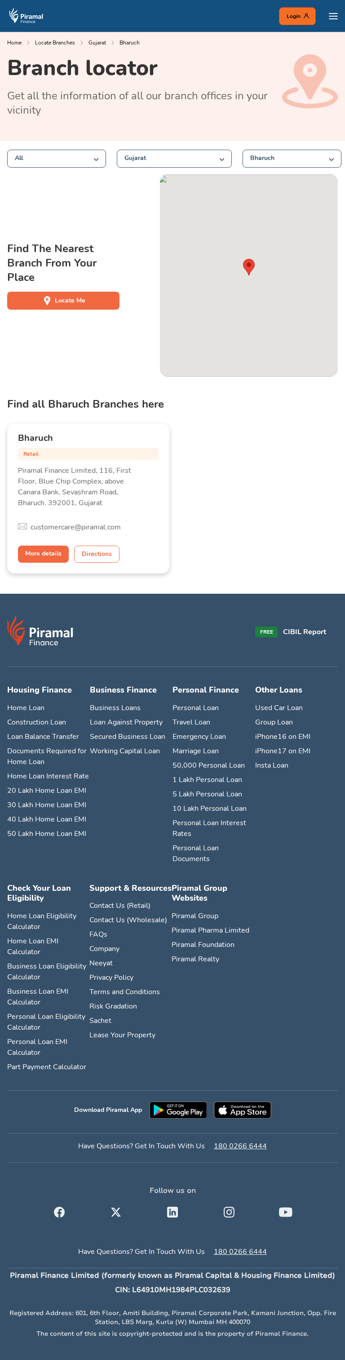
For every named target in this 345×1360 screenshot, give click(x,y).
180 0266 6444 (240, 1146)
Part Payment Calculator (46, 1067)
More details (43, 553)
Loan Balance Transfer (43, 737)
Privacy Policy (111, 977)
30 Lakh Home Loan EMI (46, 805)
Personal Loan (195, 708)
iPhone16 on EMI (282, 737)
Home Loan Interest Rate (48, 776)
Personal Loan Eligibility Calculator (46, 1022)
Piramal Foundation (203, 945)
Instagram (229, 1210)
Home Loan (25, 708)
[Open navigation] (333, 16)
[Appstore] (242, 1110)
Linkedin (172, 1210)
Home (14, 42)
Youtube (285, 1210)
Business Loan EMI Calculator (37, 997)
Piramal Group (195, 916)
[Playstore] (178, 1110)
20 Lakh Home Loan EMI (46, 791)
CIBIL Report (304, 632)
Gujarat (97, 42)
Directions (97, 554)
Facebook (59, 1210)
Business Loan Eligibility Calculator (46, 971)
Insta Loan (271, 765)
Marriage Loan (195, 751)
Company (104, 949)
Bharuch (129, 42)
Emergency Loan (199, 737)
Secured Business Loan (127, 737)
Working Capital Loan (125, 751)
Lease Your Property (122, 1035)
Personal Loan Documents (195, 853)
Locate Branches (55, 42)
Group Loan (274, 722)
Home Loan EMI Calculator (32, 946)
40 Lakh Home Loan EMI (46, 819)
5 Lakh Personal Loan (207, 794)
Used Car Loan (279, 708)
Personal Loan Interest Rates (209, 828)
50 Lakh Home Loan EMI (46, 834)
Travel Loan (191, 722)
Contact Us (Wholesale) (128, 920)
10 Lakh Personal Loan (209, 808)
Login (294, 16)
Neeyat (101, 963)
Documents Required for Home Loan (47, 756)
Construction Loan (36, 722)
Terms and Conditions (124, 992)
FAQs (98, 934)
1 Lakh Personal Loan (207, 780)
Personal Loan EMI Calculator (37, 1047)
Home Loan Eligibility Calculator (41, 921)
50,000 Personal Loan (208, 765)
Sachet (100, 1021)
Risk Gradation (113, 1006)
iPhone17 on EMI (282, 751)
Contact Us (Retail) (119, 906)
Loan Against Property (126, 722)
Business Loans (115, 708)
